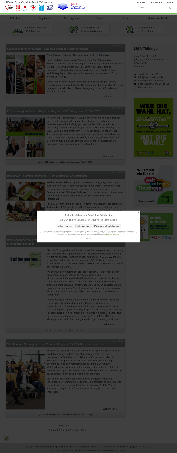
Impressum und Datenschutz (111, 234)
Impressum (88, 238)
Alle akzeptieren (65, 226)
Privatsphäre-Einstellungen (106, 226)
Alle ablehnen (83, 226)
